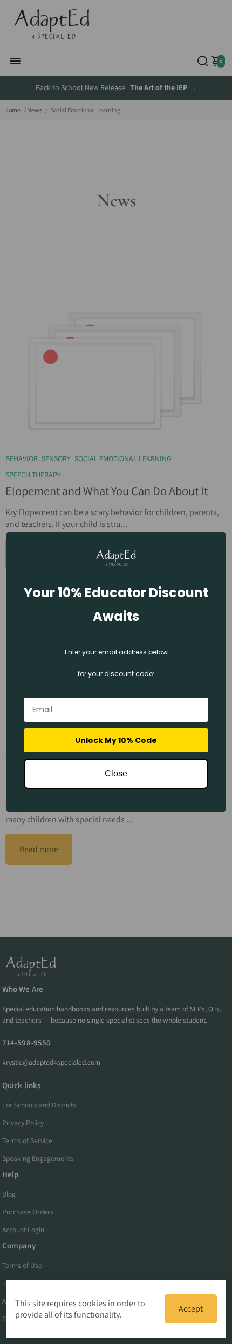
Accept (191, 1308)
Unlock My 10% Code (116, 740)
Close (116, 773)
